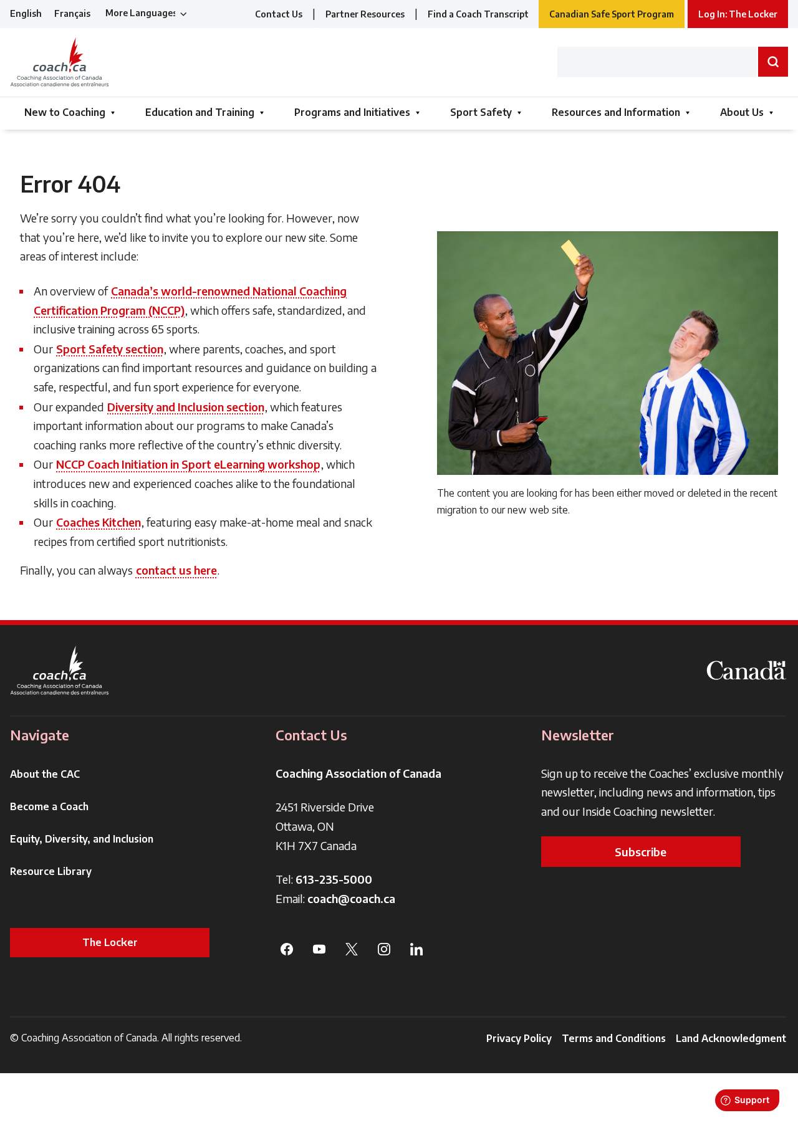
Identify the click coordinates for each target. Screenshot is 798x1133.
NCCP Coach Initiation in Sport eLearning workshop (188, 464)
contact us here (176, 570)
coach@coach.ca (351, 898)
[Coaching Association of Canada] (60, 670)
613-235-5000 (334, 879)
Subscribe (640, 851)
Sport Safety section (109, 349)
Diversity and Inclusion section (185, 406)
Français (72, 13)
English (26, 13)
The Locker (110, 942)
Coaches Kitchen (98, 522)
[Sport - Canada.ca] (746, 670)
